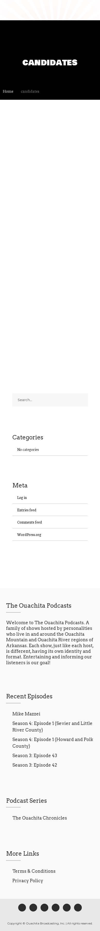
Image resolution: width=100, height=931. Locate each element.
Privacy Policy (27, 880)
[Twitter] (33, 907)
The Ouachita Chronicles (39, 818)
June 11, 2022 (21, 145)
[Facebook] (22, 907)
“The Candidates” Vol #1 (47, 254)
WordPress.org (29, 534)
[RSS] (44, 907)
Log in (22, 497)
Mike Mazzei (26, 713)
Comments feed (29, 522)
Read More (20, 203)
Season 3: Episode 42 (34, 765)
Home (8, 91)
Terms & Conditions (34, 871)
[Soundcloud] (78, 907)
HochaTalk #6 (34, 136)
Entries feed (26, 509)
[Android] (67, 907)
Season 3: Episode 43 (34, 755)
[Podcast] (55, 907)
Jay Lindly (45, 145)
